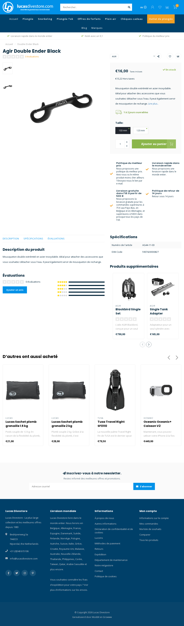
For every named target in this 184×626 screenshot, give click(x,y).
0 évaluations (32, 56)
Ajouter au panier (154, 144)
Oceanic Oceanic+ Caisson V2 (157, 424)
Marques (97, 28)
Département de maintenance (111, 560)
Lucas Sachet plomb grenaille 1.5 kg (21, 424)
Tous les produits (148, 540)
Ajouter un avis (14, 289)
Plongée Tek (65, 19)
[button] (142, 344)
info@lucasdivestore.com (24, 558)
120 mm (141, 130)
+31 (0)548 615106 (19, 551)
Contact (99, 571)
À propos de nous (104, 518)
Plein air (110, 19)
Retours (99, 548)
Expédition (100, 554)
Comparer (144, 534)
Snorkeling (45, 19)
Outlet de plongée (161, 19)
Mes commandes (148, 523)
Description (11, 238)
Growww (107, 617)
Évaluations (56, 238)
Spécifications (33, 238)
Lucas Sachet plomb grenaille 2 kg (67, 424)
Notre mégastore (104, 565)
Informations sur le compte (154, 518)
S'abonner (145, 486)
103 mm (123, 130)
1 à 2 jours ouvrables (136, 112)
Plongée (28, 19)
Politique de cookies (106, 576)
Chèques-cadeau (132, 19)
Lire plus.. (153, 103)
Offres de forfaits (89, 19)
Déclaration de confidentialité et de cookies (114, 530)
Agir (114, 56)
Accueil (13, 19)
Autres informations (105, 523)
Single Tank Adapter (159, 311)
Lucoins (99, 537)
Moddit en (97, 617)
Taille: (119, 122)
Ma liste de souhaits (150, 529)
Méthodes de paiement (107, 543)
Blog (84, 28)
